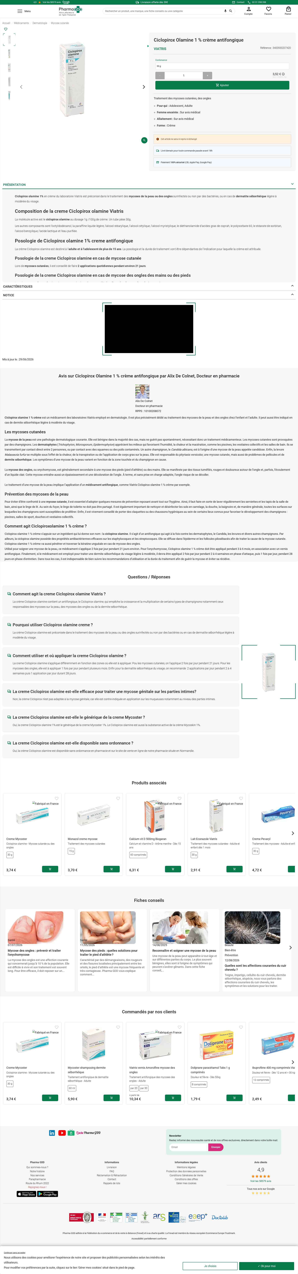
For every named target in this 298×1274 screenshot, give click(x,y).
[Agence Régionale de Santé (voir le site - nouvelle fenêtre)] (159, 1217)
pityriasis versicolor (191, 454)
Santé (11, 940)
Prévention (231, 955)
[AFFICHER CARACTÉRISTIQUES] (292, 286)
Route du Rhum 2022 (37, 1183)
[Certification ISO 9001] (81, 1217)
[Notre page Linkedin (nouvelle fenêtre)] (52, 1133)
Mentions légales (186, 1167)
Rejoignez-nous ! (37, 1187)
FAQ (112, 1171)
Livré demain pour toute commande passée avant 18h (186, 151)
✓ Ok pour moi (266, 1266)
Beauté (229, 945)
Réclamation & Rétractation (112, 1175)
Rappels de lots (111, 1183)
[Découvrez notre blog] (88, 1133)
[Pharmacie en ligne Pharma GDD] (69, 11)
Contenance (161, 60)
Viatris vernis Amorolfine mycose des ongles (152, 1070)
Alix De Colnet (144, 401)
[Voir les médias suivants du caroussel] (144, 87)
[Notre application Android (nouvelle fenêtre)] (47, 1194)
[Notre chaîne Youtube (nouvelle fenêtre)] (62, 1133)
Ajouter (224, 85)
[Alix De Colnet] (142, 391)
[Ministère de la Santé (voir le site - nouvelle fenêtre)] (102, 1217)
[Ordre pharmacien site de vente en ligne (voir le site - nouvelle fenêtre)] (116, 1217)
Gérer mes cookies (186, 1183)
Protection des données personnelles (186, 1171)
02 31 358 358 (259, 2)
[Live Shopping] (71, 1133)
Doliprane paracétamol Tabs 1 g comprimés (210, 1070)
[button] (20, 11)
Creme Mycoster (16, 839)
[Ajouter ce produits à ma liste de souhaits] (6, 29)
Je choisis (210, 1266)
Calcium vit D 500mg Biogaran (147, 839)
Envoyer (215, 1147)
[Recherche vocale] (225, 11)
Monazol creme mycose (82, 839)
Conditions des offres (186, 1179)
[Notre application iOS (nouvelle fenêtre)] (26, 1194)
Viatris (160, 49)
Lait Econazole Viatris (204, 839)
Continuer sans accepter (14, 1252)
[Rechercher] (231, 11)
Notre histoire (37, 1171)
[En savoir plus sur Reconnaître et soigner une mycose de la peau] (184, 924)
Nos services (37, 1175)
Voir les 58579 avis (52, 2)
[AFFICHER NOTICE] (292, 295)
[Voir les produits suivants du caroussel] (293, 833)
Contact (240, 2)
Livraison (112, 1167)
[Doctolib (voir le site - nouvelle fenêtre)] (219, 1217)
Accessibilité (137, 1238)
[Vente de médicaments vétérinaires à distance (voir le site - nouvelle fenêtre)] (131, 1217)
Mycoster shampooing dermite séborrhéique (87, 1070)
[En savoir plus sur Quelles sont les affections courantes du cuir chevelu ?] (257, 924)
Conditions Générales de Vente (186, 1175)
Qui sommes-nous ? (37, 1167)
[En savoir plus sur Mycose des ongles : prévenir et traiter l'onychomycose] (40, 924)
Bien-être (230, 950)
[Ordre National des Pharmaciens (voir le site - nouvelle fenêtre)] (145, 1217)
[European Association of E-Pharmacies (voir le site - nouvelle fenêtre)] (198, 1217)
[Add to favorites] (56, 798)
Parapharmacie (37, 1179)
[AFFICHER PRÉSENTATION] (292, 184)
